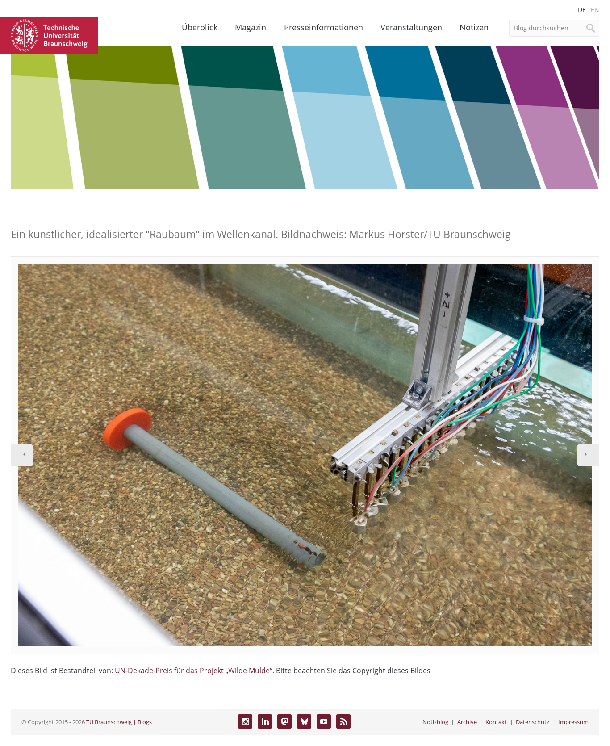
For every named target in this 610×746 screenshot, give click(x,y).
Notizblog (435, 722)
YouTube (324, 721)
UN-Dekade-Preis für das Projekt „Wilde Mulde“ (193, 670)
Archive (467, 722)
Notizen (474, 27)
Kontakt (496, 722)
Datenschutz (532, 722)
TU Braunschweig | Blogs (119, 722)
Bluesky (304, 721)
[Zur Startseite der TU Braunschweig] (49, 34)
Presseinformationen (323, 27)
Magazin (250, 27)
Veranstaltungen (411, 27)
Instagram (245, 721)
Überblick (199, 27)
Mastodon (284, 721)
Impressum (573, 722)
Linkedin (265, 721)
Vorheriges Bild (22, 455)
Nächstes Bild (588, 455)
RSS (343, 721)
